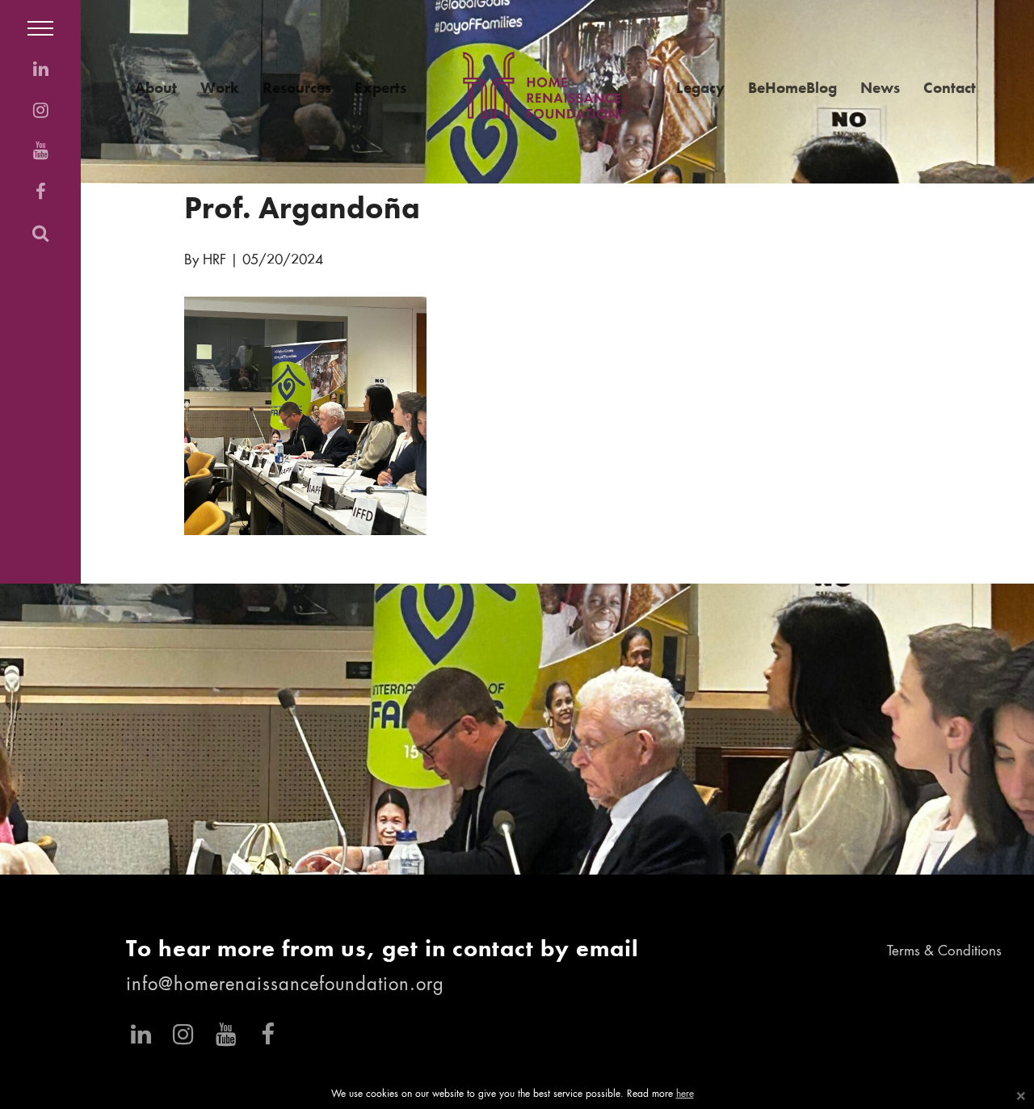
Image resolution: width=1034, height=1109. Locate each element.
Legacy (700, 88)
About (156, 88)
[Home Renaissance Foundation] (543, 85)
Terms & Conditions (944, 952)
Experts (380, 88)
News (880, 88)
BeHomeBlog (792, 88)
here (685, 1094)
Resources (297, 88)
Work (219, 88)
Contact (949, 88)
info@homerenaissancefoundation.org (285, 985)
